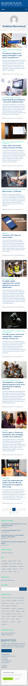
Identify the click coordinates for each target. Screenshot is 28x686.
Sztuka (8, 619)
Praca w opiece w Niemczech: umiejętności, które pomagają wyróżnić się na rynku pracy (12, 435)
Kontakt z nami (6, 650)
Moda (3, 619)
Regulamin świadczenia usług (7, 634)
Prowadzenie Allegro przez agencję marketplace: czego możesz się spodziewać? (12, 55)
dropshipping (9, 568)
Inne (3, 430)
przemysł (14, 563)
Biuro (23, 603)
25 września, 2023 (19, 406)
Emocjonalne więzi (5, 621)
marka (10, 563)
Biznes (4, 49)
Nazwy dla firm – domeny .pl (7, 552)
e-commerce (9, 49)
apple (3, 571)
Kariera (3, 611)
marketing (19, 560)
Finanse (8, 97)
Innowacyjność (21, 608)
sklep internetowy (5, 566)
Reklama (21, 142)
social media (10, 560)
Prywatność (14, 616)
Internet (13, 619)
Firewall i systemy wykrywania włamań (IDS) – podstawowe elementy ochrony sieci (13, 336)
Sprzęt (8, 616)
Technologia (17, 97)
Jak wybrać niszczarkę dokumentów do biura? (11, 530)
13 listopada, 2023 (19, 118)
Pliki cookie (20, 616)
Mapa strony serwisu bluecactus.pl (7, 580)
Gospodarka (15, 600)
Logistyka (14, 608)
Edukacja (8, 605)
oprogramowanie (19, 563)
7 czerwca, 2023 (19, 503)
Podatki (13, 611)
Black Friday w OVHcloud (11, 191)
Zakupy (4, 51)
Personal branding (5, 563)
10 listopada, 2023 (19, 165)
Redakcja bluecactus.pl (9, 118)
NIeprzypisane (14, 605)
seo (19, 568)
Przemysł (12, 279)
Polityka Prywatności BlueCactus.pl (8, 633)
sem (18, 571)
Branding (18, 611)
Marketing (19, 49)
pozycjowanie (15, 568)
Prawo (19, 613)
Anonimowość (9, 613)
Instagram (19, 621)
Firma (14, 49)
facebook (15, 560)
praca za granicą (21, 566)
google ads (10, 571)
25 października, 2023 (20, 255)
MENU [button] (3, 9)
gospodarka (4, 568)
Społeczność (4, 624)
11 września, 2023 (19, 454)
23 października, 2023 (20, 307)
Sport (8, 611)
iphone (6, 571)
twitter (22, 568)
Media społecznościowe (6, 608)
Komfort (18, 619)
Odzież (15, 613)
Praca (17, 142)
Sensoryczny (13, 621)
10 (10, 512)
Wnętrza (4, 616)
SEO (3, 332)
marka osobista (4, 560)
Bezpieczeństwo (6, 189)
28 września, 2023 (19, 356)
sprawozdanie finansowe (13, 566)
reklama (15, 571)
